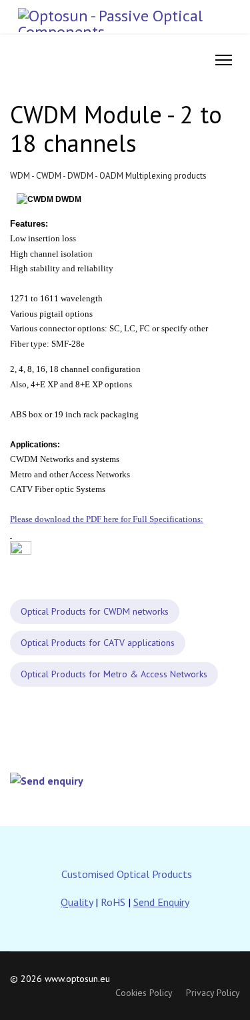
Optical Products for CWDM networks (95, 611)
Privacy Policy (213, 993)
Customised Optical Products (126, 874)
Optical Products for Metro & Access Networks (114, 674)
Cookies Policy (144, 993)
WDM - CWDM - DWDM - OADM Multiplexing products (108, 175)
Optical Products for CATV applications (98, 643)
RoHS (113, 902)
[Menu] (223, 60)
